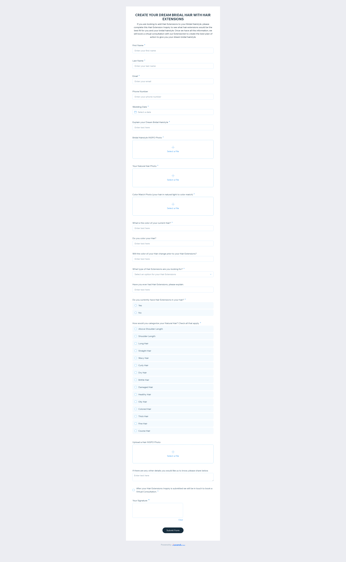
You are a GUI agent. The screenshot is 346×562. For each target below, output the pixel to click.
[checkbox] (173, 329)
